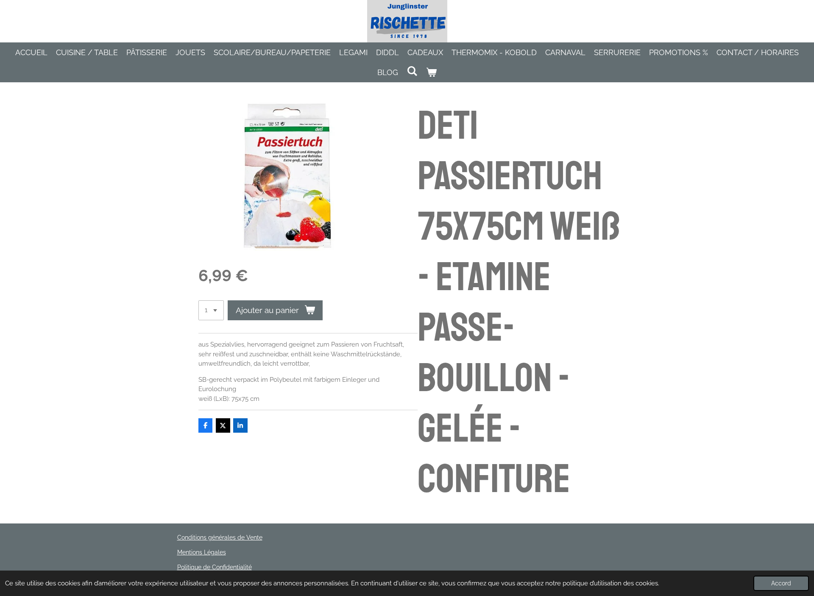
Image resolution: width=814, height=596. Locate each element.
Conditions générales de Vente (219, 537)
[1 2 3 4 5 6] (211, 310)
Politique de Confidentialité (214, 567)
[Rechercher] (411, 71)
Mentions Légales (201, 552)
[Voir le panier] (431, 72)
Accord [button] (781, 583)
